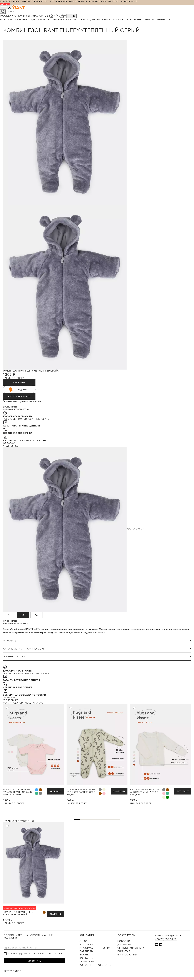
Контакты (86, 958)
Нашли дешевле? (13, 378)
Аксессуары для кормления (127, 19)
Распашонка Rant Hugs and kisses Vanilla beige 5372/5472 (144, 792)
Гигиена (161, 19)
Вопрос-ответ (127, 954)
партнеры (86, 951)
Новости (123, 941)
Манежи (59, 19)
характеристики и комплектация (24, 648)
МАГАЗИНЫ (86, 944)
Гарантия (123, 951)
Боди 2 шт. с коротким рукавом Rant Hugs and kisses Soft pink (17, 792)
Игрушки (150, 19)
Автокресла (24, 19)
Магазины (40, 15)
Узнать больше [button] (128, 1)
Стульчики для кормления (92, 19)
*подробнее (10, 445)
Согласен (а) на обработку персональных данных (35, 954)
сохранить (34, 961)
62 (23, 615)
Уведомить (22, 389)
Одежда (70, 19)
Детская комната (43, 19)
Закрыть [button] (5, 4)
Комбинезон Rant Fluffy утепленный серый (18, 913)
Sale (3, 19)
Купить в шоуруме (19, 396)
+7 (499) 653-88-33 (24, 15)
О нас (83, 941)
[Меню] (71, 16)
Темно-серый (135, 529)
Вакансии (86, 954)
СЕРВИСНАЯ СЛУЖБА (130, 947)
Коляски (11, 19)
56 (9, 615)
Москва (5, 15)
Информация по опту (94, 947)
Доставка (124, 944)
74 (36, 615)
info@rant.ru (174, 935)
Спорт (170, 19)
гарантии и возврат (15, 656)
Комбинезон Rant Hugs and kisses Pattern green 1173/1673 (82, 792)
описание (9, 640)
